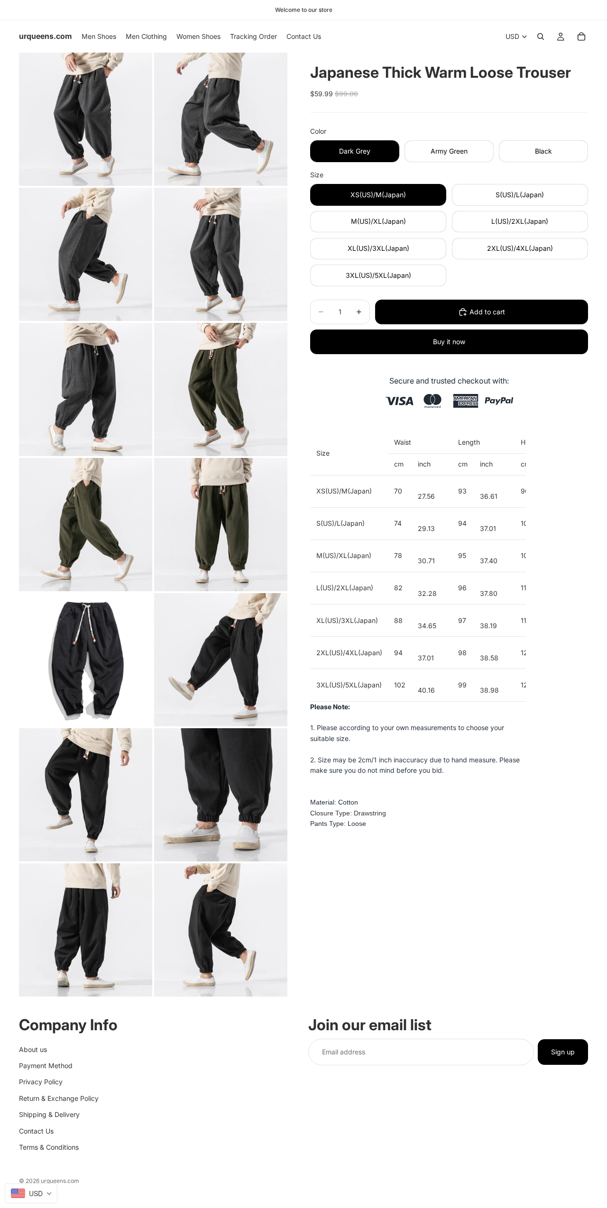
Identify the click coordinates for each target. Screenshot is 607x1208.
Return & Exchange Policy (59, 1098)
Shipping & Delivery (49, 1114)
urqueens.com (60, 1180)
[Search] (540, 36)
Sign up (563, 1051)
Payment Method (46, 1065)
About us (33, 1049)
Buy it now (449, 342)
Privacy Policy (41, 1082)
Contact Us (36, 1130)
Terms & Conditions (49, 1147)
